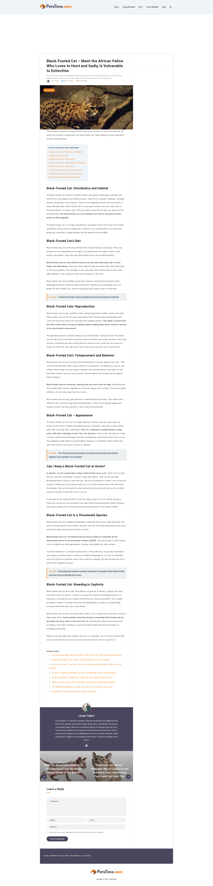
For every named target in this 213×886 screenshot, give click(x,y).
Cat (140, 7)
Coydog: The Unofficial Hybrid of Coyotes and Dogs (74, 691)
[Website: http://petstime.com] (86, 745)
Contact (46, 856)
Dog (116, 7)
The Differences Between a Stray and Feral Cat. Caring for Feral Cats (82, 687)
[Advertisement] (106, 30)
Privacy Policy (63, 856)
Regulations (75, 856)
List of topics (86, 856)
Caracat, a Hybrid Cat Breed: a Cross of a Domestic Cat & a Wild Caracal (83, 673)
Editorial (54, 856)
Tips (164, 7)
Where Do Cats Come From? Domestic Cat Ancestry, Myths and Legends (83, 682)
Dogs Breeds (129, 7)
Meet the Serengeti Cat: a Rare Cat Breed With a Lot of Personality (81, 660)
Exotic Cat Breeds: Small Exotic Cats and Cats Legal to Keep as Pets (82, 677)
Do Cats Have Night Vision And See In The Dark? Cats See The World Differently (87, 655)
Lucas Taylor (86, 715)
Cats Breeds (152, 7)
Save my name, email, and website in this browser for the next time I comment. (77, 832)
